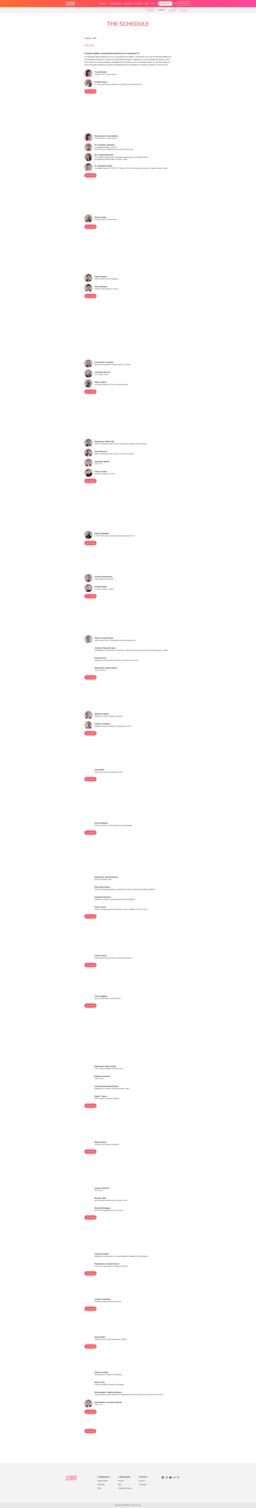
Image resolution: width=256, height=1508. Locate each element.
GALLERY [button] (183, 10)
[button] (161, 10)
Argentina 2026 (102, 1481)
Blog (119, 1484)
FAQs (99, 1488)
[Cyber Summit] (71, 1478)
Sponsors (142, 1481)
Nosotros (121, 1481)
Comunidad (142, 1484)
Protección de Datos (124, 1488)
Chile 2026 (101, 1484)
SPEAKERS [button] (172, 10)
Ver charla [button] (90, 91)
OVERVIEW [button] (150, 10)
